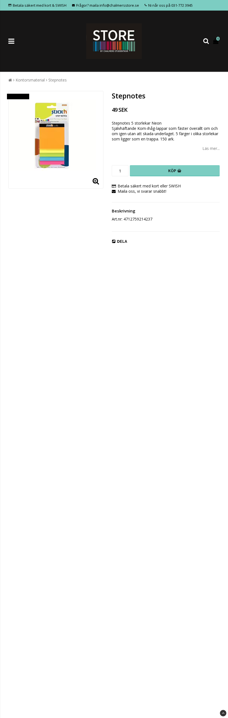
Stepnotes (57, 80)
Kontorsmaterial (30, 80)
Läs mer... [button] (211, 148)
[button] (216, 41)
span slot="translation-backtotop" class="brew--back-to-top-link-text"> (223, 713)
